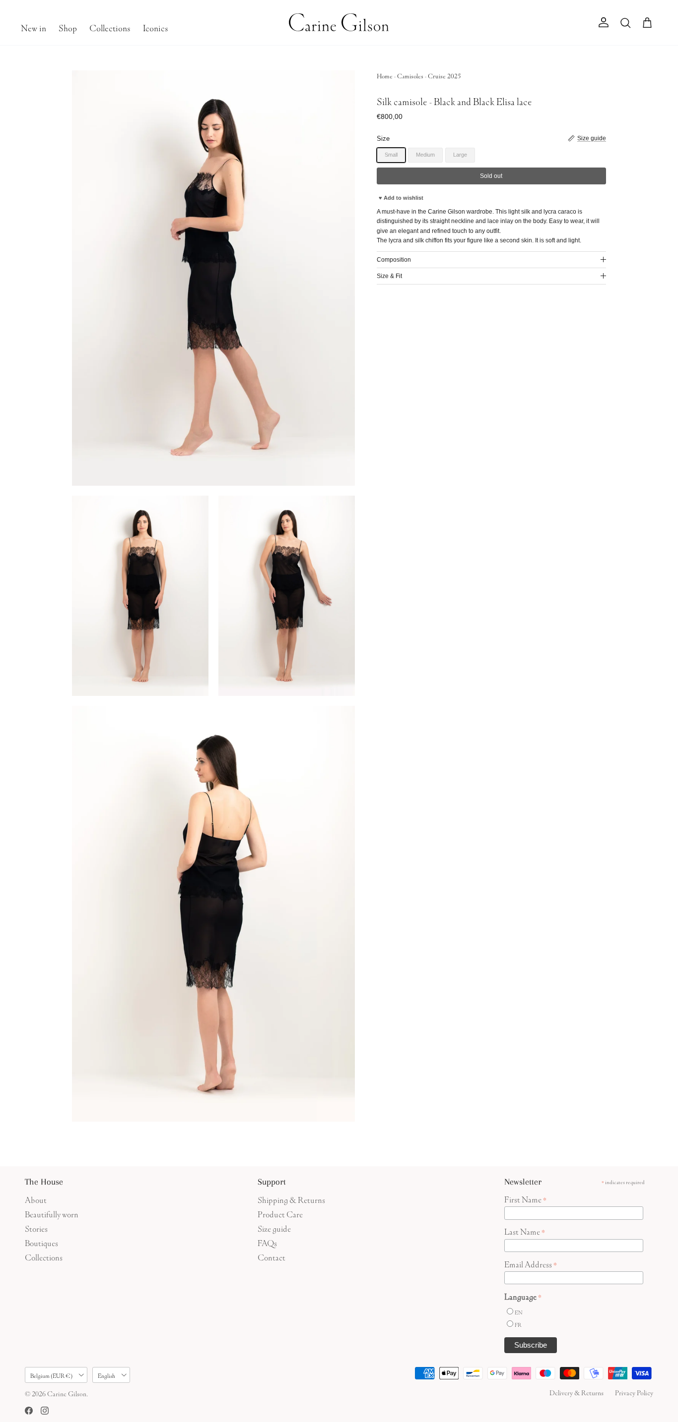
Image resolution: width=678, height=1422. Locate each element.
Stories (36, 1227)
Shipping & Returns (291, 1199)
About (36, 1199)
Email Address (530, 1263)
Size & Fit (389, 276)
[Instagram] (45, 1411)
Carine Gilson (66, 1392)
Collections (110, 27)
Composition (394, 259)
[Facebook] (29, 1411)
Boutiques (41, 1242)
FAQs (267, 1242)
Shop (68, 27)
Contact (271, 1256)
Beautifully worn (51, 1213)
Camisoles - (412, 75)
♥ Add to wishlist (401, 198)
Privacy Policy (634, 1391)
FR (518, 1324)
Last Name (524, 1230)
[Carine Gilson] (339, 22)
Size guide (274, 1227)
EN (518, 1312)
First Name (525, 1198)
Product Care (280, 1213)
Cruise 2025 (444, 75)
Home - (387, 75)
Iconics (155, 27)
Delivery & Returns (576, 1391)
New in (33, 27)
